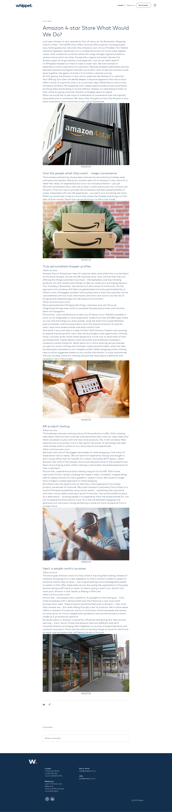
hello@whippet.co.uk (87, 771)
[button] (155, 5)
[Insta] (47, 799)
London (48, 768)
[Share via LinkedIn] (44, 704)
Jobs (81, 776)
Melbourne (49, 781)
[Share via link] (49, 704)
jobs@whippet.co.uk (87, 778)
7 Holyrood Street (52, 771)
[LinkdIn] (52, 799)
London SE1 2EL (51, 773)
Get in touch (84, 768)
